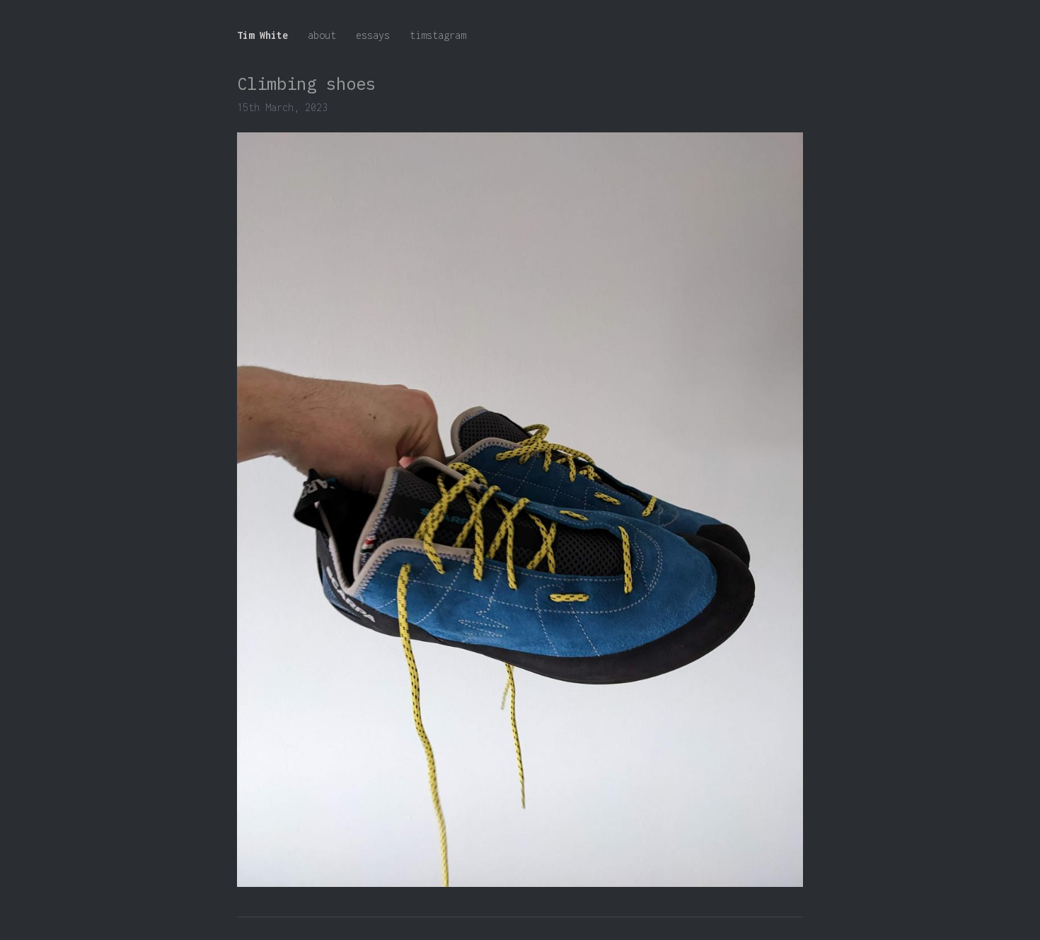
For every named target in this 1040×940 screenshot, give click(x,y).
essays (373, 35)
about (322, 35)
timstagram (438, 35)
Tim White (262, 35)
